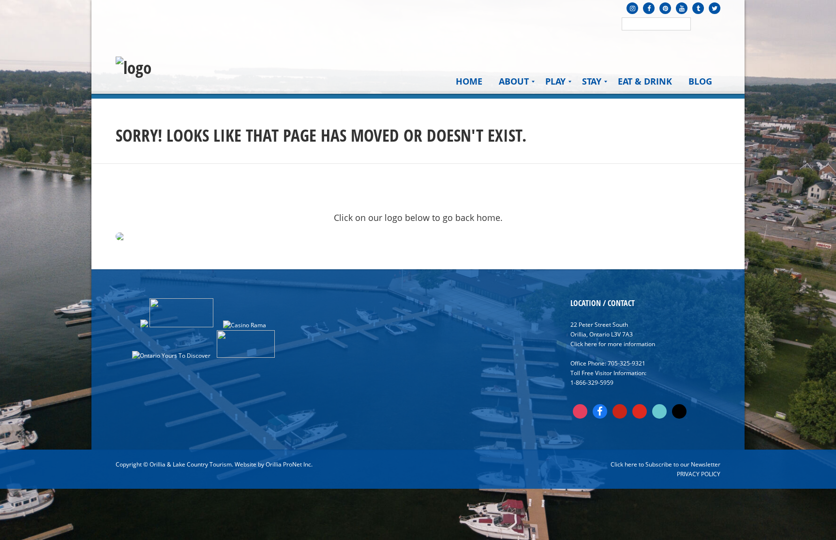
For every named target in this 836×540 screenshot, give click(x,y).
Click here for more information (612, 344)
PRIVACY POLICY (698, 474)
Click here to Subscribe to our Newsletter (665, 464)
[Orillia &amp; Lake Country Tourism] (133, 68)
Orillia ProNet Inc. (289, 464)
